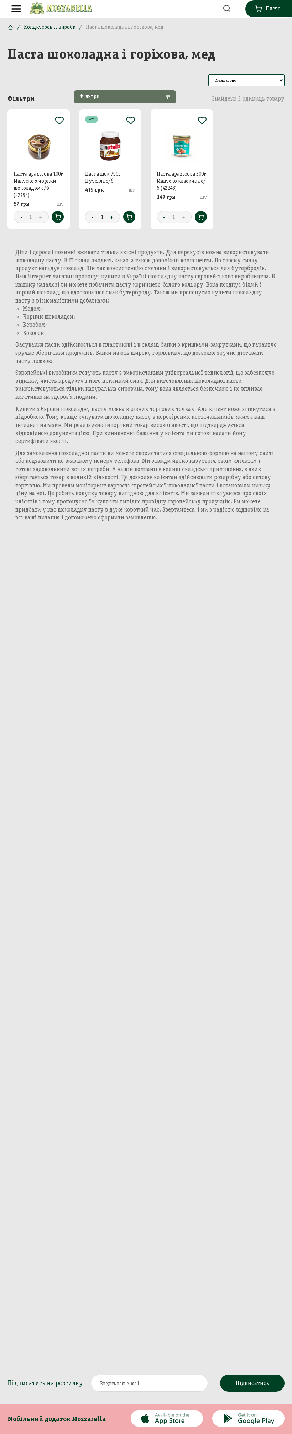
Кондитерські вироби (49, 27)
